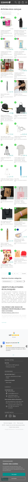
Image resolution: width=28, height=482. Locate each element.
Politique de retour (10, 366)
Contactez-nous (9, 390)
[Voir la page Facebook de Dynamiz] (6, 416)
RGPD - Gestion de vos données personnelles (13, 425)
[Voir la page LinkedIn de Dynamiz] (14, 416)
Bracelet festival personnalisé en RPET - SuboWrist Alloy (20, 223)
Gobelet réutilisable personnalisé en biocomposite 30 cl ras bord (20, 53)
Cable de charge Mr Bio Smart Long (20, 137)
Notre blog (8, 382)
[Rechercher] (16, 2)
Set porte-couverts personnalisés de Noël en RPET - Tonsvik (20, 260)
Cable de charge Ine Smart (6, 158)
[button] (24, 281)
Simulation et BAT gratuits (12, 365)
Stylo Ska (16, 179)
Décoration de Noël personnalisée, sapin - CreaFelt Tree (19, 240)
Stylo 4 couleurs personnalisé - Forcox (6, 243)
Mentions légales (8, 423)
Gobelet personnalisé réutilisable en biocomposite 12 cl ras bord (6, 53)
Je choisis (14, 478)
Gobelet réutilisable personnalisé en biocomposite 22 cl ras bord (6, 32)
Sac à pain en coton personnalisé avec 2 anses (7, 137)
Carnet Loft (3, 200)
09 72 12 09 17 (11, 391)
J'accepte (14, 474)
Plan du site (20, 423)
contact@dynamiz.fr (13, 393)
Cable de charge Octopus (7, 179)
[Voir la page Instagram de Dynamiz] (10, 416)
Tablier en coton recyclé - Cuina (20, 116)
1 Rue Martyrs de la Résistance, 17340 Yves (13, 396)
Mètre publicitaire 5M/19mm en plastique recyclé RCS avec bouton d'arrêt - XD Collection (7, 117)
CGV (14, 423)
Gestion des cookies (14, 427)
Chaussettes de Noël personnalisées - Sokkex (7, 265)
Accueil (2, 6)
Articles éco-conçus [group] (8, 281)
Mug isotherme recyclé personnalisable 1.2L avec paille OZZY (7, 74)
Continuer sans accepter (8, 461)
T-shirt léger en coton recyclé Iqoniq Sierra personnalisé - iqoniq (19, 159)
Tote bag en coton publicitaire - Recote (19, 201)
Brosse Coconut (18, 94)
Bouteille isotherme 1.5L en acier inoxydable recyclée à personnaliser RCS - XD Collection (20, 32)
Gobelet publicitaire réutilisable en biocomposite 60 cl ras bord (20, 75)
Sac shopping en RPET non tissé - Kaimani (6, 222)
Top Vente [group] (19, 281)
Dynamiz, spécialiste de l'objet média (13, 377)
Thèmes (6, 6)
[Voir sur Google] (3, 342)
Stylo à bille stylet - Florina (5, 94)
